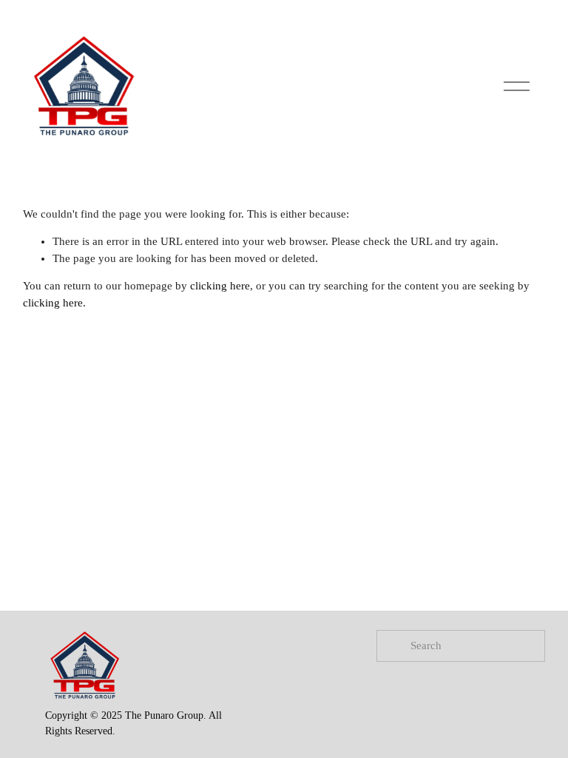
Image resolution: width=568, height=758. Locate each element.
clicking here (220, 286)
